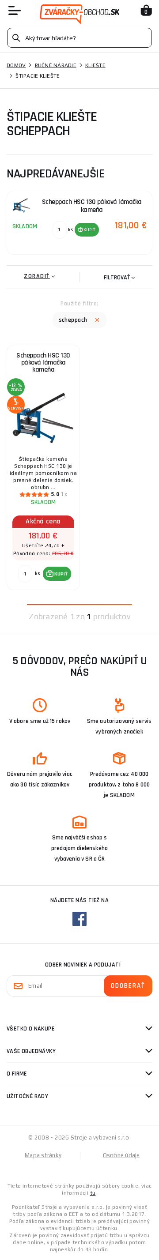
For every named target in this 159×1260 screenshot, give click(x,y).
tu (93, 1193)
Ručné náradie (55, 65)
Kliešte (95, 65)
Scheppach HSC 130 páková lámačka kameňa (43, 362)
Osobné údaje (121, 1155)
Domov (16, 65)
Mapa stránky (43, 1155)
